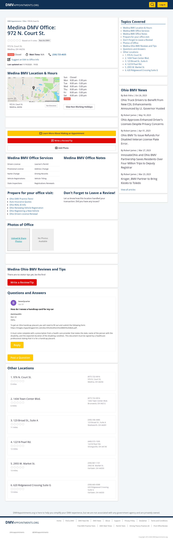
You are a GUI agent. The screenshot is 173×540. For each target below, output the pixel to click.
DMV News (97, 521)
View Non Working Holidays (79, 106)
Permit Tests (120, 526)
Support (117, 521)
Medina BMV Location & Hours (137, 27)
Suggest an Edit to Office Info (25, 59)
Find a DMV (69, 521)
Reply (17, 345)
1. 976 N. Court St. (133, 55)
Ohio (24, 21)
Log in (162, 4)
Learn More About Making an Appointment (63, 133)
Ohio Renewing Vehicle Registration (26, 207)
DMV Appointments (14, 21)
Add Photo (63, 148)
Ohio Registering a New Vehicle (24, 210)
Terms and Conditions (159, 521)
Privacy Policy (130, 521)
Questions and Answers (134, 49)
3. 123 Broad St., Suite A (136, 61)
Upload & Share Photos (18, 240)
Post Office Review (161, 526)
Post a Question (20, 357)
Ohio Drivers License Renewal (23, 213)
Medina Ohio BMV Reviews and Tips (140, 46)
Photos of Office (130, 43)
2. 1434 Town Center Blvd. (137, 58)
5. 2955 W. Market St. (135, 67)
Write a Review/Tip (63, 140)
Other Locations (130, 52)
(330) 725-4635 (59, 54)
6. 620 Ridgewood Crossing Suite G (141, 70)
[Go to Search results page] (152, 4)
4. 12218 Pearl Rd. (133, 64)
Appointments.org (22, 5)
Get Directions (51, 106)
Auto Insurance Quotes (20, 201)
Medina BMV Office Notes (135, 33)
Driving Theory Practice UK (139, 526)
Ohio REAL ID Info (17, 204)
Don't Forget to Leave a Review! (138, 40)
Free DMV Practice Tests (86, 526)
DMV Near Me (83, 521)
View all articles (128, 189)
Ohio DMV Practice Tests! (21, 198)
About (107, 521)
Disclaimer (143, 521)
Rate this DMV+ (44, 40)
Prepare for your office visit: (136, 36)
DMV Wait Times (106, 526)
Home (59, 521)
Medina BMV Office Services (136, 30)
